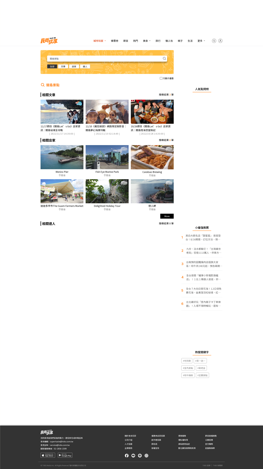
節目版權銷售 (211, 435)
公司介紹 (128, 439)
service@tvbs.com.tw (60, 445)
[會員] (220, 41)
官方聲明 (209, 444)
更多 (200, 40)
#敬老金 (201, 368)
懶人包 (169, 40)
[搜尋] (214, 41)
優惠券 (114, 40)
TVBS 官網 (206, 465)
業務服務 (182, 435)
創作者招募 (156, 439)
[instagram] (146, 456)
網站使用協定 (184, 444)
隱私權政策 (183, 439)
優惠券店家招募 (158, 435)
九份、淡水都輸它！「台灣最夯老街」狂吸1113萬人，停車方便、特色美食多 (203, 250)
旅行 (158, 40)
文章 (63, 66)
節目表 (154, 444)
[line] (140, 456)
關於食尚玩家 (130, 435)
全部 (52, 66)
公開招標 (209, 439)
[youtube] (133, 456)
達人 (85, 66)
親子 (180, 40)
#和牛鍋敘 (188, 375)
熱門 (135, 40)
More (167, 216)
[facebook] (127, 456)
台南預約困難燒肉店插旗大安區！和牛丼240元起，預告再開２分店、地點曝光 (204, 264)
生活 (190, 40)
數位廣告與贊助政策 (187, 448)
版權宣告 (155, 448)
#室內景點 (188, 368)
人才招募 (128, 444)
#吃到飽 (187, 360)
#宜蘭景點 (202, 375)
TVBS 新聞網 (217, 465)
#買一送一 (200, 360)
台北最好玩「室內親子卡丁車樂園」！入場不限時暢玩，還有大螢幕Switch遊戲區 (203, 304)
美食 (145, 40)
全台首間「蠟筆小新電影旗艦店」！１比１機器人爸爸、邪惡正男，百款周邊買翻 (203, 277)
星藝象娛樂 (210, 448)
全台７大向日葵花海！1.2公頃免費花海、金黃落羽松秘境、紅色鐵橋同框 (203, 290)
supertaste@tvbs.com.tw (61, 441)
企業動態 (128, 448)
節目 (125, 40)
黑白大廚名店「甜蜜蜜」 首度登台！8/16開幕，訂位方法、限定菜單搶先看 (203, 237)
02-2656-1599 (60, 448)
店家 (74, 66)
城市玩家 (98, 40)
